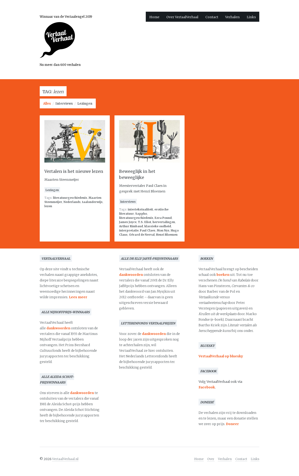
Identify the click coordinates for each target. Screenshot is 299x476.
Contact (211, 17)
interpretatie (129, 230)
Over (210, 459)
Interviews (64, 104)
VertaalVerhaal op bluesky (221, 356)
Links (251, 17)
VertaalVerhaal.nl (65, 459)
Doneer (232, 424)
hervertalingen (164, 222)
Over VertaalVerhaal (182, 17)
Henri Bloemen (167, 234)
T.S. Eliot (144, 222)
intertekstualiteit (140, 209)
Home (154, 17)
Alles (47, 104)
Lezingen (84, 104)
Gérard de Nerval (142, 234)
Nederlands (72, 202)
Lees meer (78, 297)
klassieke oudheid (157, 226)
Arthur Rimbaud (131, 226)
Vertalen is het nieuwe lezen (73, 171)
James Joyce (127, 222)
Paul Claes (147, 230)
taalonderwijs (92, 202)
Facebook (207, 387)
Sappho (141, 213)
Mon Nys (163, 230)
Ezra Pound (163, 218)
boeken (223, 275)
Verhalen (232, 17)
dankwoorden (58, 328)
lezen (48, 206)
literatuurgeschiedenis (70, 197)
